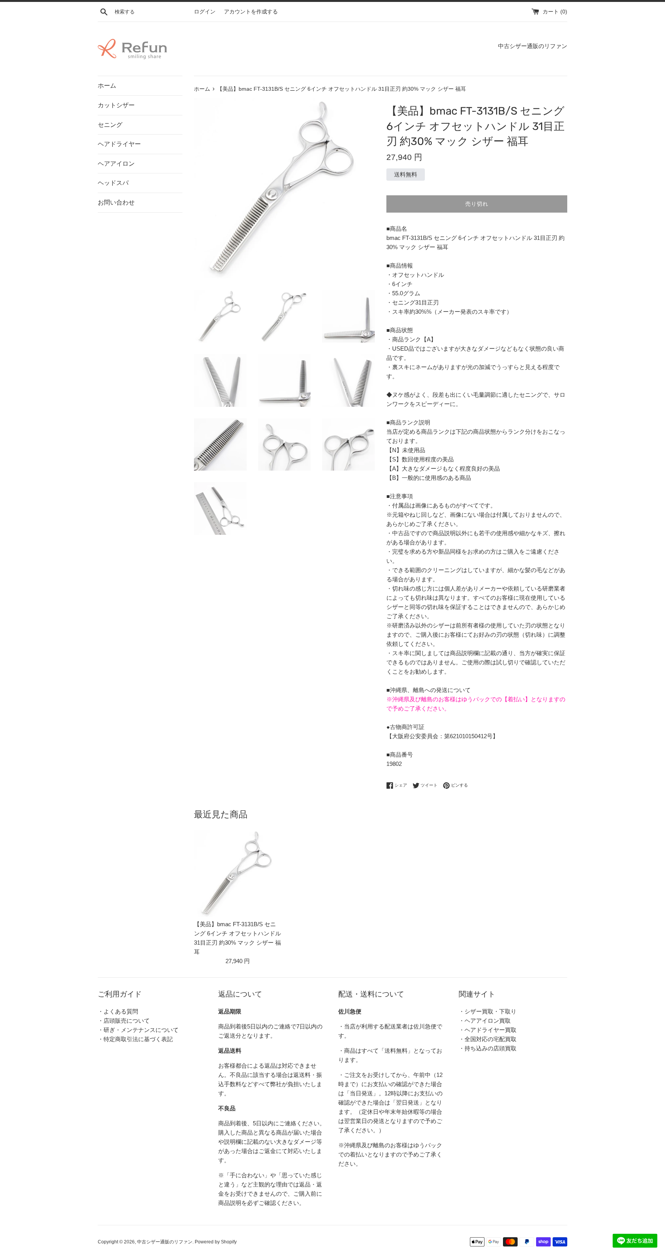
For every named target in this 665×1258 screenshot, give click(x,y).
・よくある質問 (118, 1011)
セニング (110, 124)
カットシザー (116, 105)
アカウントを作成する (251, 12)
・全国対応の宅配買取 (487, 1039)
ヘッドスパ (113, 183)
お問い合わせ (116, 202)
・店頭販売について (124, 1020)
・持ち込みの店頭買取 (487, 1048)
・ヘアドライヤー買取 (487, 1030)
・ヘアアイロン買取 (485, 1020)
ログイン (205, 12)
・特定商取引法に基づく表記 (135, 1039)
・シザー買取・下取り (487, 1011)
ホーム (107, 85)
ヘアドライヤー (119, 144)
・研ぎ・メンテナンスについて (138, 1030)
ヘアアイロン (116, 163)
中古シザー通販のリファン (164, 1242)
